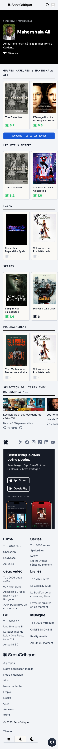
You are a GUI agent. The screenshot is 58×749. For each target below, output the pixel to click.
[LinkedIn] (46, 443)
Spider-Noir (37, 550)
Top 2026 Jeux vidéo (12, 579)
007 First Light (12, 586)
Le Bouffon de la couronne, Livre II (41, 594)
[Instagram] (33, 443)
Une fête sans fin (13, 626)
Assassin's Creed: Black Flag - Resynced (14, 595)
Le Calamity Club (40, 585)
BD (5, 615)
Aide (6, 680)
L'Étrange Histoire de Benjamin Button (44, 119)
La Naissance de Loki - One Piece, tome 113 (13, 635)
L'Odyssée (9, 557)
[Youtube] (53, 443)
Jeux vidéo (13, 571)
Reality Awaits (38, 636)
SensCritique (9, 21)
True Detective (13, 117)
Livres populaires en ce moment (40, 604)
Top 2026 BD (11, 621)
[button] (53, 4)
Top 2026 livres (39, 579)
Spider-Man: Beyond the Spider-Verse (16, 250)
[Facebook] (27, 443)
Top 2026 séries (40, 545)
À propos (9, 663)
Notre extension (13, 674)
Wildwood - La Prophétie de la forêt (41, 250)
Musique (37, 615)
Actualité (8, 563)
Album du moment (41, 643)
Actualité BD (10, 644)
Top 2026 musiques (42, 622)
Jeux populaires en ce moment (15, 606)
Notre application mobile (18, 668)
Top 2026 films (12, 546)
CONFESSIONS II (41, 629)
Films (8, 539)
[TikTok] (40, 443)
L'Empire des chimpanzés (12, 310)
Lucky (34, 555)
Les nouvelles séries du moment (41, 562)
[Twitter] (21, 443)
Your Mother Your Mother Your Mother (16, 371)
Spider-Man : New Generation (43, 189)
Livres (35, 571)
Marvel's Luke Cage (44, 308)
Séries (36, 539)
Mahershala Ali (25, 21)
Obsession (9, 552)
